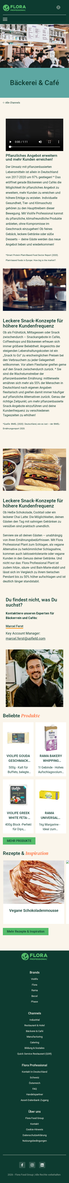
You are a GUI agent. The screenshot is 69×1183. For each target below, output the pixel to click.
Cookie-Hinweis (34, 1129)
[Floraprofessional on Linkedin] (42, 1165)
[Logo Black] (14, 3)
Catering (34, 1042)
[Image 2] (34, 652)
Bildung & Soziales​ (34, 1048)
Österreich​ (34, 1083)
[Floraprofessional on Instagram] (32, 1165)
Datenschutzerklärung (35, 1135)
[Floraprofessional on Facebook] (22, 1165)
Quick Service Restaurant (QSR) (34, 1053)
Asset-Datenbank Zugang (34, 1100)
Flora (34, 984)
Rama (34, 990)
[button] (58, 7)
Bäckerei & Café (34, 1031)
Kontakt (34, 1123)
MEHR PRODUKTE (19, 841)
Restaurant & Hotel (34, 1025)
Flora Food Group (34, 1118)
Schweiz (34, 1077)
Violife (34, 979)
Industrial (35, 1019)
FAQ (34, 1088)
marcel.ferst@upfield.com (25, 638)
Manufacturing (35, 1036)
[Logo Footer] (34, 952)
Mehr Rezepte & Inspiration (25, 931)
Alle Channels (12, 102)
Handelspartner (34, 1094)
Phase (34, 1001)
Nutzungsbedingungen (34, 1140)
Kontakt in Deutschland (34, 1071)
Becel (34, 996)
